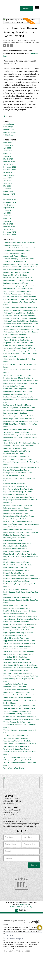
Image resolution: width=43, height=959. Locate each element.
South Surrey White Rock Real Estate (17, 673)
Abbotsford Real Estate (12, 245)
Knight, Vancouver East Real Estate (16, 508)
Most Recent (8, 143)
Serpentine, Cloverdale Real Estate (16, 660)
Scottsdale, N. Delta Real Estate (15, 657)
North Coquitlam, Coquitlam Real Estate (18, 576)
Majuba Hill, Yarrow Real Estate (15, 538)
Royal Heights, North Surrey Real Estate (18, 633)
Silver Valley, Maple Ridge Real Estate (17, 662)
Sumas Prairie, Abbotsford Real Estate (17, 697)
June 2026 (7, 151)
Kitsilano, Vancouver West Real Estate (17, 505)
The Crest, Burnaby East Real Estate (17, 711)
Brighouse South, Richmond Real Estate (18, 280)
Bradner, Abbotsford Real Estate (15, 275)
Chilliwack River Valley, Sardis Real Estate (18, 326)
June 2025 (7, 183)
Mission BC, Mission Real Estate (15, 548)
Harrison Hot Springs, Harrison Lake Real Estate (21, 467)
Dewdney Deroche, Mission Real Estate (18, 378)
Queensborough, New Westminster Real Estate (21, 619)
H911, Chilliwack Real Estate (13, 454)
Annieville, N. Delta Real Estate (14, 261)
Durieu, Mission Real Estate (13, 386)
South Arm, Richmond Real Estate (16, 670)
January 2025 (8, 197)
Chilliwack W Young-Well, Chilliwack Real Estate (21, 329)
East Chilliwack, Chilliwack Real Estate (17, 391)
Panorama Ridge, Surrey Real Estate (17, 597)
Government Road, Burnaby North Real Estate (20, 435)
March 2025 (8, 191)
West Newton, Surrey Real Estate (16, 746)
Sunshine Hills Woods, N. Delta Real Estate (19, 706)
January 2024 (8, 229)
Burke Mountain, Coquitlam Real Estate (18, 288)
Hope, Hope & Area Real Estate (15, 494)
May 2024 (7, 218)
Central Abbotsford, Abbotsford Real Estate (24, 43)
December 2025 (9, 167)
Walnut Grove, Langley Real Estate (16, 738)
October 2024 (9, 205)
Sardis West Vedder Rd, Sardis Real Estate (19, 651)
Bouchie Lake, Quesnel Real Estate (16, 272)
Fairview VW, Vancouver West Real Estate (19, 408)
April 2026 (7, 156)
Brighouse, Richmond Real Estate (15, 283)
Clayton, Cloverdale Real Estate (15, 334)
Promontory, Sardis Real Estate (15, 613)
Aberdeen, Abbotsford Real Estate (16, 250)
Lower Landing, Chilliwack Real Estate (17, 530)
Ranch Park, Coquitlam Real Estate (16, 622)
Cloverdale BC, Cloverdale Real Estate (17, 340)
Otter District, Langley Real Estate (16, 589)
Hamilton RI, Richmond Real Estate (16, 456)
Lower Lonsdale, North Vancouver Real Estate (20, 532)
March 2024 (8, 224)
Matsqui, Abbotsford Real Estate (15, 546)
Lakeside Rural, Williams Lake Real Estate (18, 516)
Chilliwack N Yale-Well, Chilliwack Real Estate (20, 315)
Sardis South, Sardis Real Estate (15, 649)
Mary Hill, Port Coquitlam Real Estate (17, 543)
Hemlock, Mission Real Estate (14, 483)
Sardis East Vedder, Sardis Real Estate (18, 646)
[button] (26, 8)
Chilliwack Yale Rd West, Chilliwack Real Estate (20, 332)
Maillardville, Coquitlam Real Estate (16, 535)
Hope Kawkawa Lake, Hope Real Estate (18, 489)
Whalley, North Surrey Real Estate (16, 749)
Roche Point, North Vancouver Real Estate (19, 624)
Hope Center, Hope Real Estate (15, 486)
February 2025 (9, 194)
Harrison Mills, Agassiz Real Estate (16, 470)
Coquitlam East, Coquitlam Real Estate (18, 343)
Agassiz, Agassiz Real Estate (14, 253)
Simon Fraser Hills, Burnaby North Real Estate (20, 665)
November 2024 (9, 202)
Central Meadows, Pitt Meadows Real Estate (20, 299)
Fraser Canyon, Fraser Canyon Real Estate (19, 416)
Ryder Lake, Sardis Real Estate (14, 635)
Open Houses (8, 129)
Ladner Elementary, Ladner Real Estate (18, 511)
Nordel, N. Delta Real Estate (13, 573)
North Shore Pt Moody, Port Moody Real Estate (21, 578)
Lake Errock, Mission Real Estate (15, 513)
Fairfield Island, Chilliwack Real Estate (17, 405)
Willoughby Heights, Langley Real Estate (18, 760)
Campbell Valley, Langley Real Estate (17, 291)
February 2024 (9, 226)
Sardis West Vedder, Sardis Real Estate (18, 654)
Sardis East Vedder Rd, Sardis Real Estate (19, 643)
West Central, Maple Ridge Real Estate (17, 741)
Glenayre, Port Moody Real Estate (16, 432)
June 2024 (7, 216)
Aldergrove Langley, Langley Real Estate (18, 259)
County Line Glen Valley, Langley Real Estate (20, 351)
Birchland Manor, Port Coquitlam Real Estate (20, 267)
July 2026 (7, 148)
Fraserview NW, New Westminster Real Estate (20, 421)
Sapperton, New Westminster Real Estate (19, 641)
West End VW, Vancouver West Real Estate (19, 744)
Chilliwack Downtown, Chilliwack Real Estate (20, 307)
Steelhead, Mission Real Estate (15, 687)
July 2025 (7, 180)
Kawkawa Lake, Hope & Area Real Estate (18, 497)
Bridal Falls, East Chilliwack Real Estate (17, 278)
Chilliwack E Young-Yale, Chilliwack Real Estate (20, 310)
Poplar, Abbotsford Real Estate (15, 605)
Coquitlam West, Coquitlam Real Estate (18, 345)
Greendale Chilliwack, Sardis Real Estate (18, 446)
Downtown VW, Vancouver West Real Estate (20, 383)
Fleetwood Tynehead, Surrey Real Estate (18, 410)
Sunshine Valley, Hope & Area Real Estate (19, 708)
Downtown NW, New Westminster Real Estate (20, 380)
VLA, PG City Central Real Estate (15, 735)
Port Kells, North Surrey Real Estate (16, 608)
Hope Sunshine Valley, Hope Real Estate (18, 492)
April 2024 (7, 221)
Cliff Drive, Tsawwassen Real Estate (16, 337)
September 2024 (10, 208)
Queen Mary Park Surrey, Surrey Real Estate (20, 616)
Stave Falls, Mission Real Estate (15, 684)
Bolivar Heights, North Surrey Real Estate (18, 269)
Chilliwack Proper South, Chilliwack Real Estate (21, 321)
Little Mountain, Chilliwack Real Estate (17, 521)
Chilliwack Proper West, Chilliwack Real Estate (20, 324)
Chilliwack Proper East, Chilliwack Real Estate (20, 318)
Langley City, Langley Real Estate (15, 519)
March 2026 (8, 159)
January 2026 (8, 164)
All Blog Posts (8, 124)
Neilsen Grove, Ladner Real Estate (16, 570)
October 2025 (9, 172)
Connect (26, 8)
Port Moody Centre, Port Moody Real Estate (20, 611)
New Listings (8, 127)
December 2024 (9, 199)
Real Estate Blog (9, 132)
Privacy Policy (24, 905)
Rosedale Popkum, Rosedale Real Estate (18, 627)
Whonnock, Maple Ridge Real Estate (17, 757)
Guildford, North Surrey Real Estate (16, 451)
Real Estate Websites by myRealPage (21, 907)
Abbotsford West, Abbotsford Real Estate (19, 248)
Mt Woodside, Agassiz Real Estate (16, 562)
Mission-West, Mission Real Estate (16, 551)
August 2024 (8, 210)
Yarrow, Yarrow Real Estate (13, 768)
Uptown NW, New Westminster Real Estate (19, 716)
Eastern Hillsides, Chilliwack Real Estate (18, 397)
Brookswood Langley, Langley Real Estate (19, 286)
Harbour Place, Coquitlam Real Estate (17, 459)
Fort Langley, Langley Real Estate (15, 413)
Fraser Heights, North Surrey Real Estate (18, 418)
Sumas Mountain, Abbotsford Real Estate (19, 695)
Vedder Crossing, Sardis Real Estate (17, 722)
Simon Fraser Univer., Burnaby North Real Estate (21, 668)
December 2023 (9, 232)
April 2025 (7, 189)
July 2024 (7, 213)
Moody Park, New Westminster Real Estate (19, 554)
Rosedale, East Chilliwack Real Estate (17, 630)
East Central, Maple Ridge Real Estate (17, 389)
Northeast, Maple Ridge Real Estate (16, 581)
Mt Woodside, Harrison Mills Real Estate (18, 565)
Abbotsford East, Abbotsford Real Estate (19, 242)
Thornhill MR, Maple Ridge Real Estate (17, 714)
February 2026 (9, 161)
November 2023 (9, 235)
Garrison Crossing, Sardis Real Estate (17, 429)
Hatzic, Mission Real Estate (13, 475)
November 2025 (9, 170)
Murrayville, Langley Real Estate (15, 567)
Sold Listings (8, 135)
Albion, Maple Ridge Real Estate (15, 256)
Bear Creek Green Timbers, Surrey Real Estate (20, 264)
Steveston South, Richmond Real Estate (18, 689)
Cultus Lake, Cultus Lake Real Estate (17, 375)
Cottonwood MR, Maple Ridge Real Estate (19, 348)
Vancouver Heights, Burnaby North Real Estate (21, 719)
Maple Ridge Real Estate (12, 540)
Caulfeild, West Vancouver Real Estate (17, 294)
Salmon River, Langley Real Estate (16, 638)
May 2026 (7, 153)
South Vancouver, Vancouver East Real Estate (21, 676)
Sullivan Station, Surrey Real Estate (16, 692)
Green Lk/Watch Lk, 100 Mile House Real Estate (21, 443)
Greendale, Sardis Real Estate (14, 448)
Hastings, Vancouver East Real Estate (17, 473)
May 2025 (7, 186)
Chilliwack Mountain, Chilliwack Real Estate (19, 313)
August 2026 (8, 145)
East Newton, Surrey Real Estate (15, 394)
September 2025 (9, 175)
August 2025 (8, 178)
